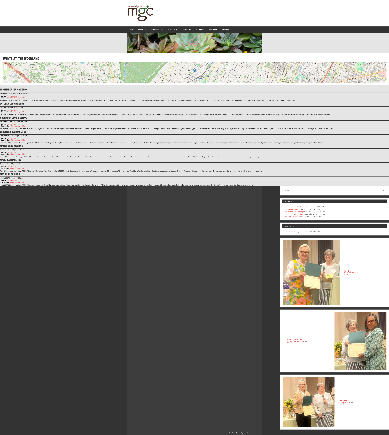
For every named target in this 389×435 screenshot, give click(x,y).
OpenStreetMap (376, 82)
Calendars (200, 30)
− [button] (5, 68)
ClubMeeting (15, 98)
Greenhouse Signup (292, 232)
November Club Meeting (294, 212)
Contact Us (213, 30)
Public (22, 98)
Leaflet (368, 82)
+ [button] (5, 65)
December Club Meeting (294, 214)
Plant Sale (187, 30)
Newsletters (173, 30)
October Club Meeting (293, 209)
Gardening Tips (157, 30)
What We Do (142, 30)
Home (131, 30)
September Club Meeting (294, 207)
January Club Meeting (293, 216)
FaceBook (225, 30)
